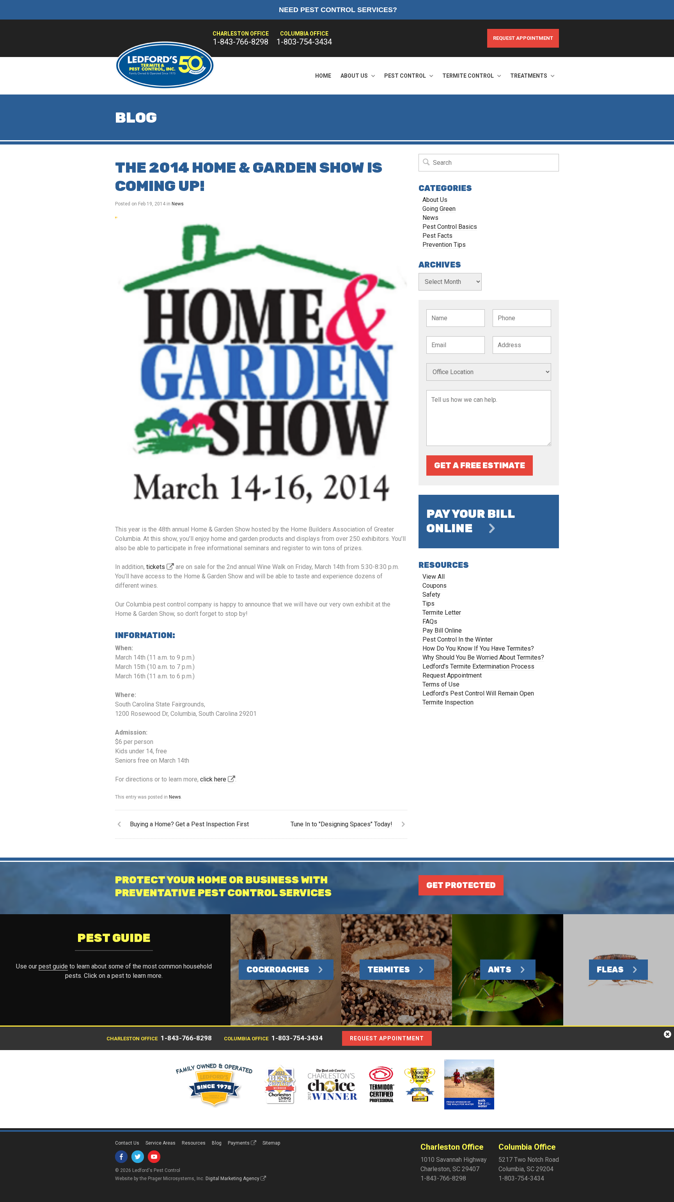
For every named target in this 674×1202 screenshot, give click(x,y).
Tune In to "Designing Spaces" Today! (341, 824)
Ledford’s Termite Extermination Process (478, 666)
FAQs (429, 621)
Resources (194, 1143)
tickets (155, 567)
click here (213, 779)
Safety (431, 594)
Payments (239, 1143)
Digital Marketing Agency (232, 1178)
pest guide (53, 966)
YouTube (154, 1156)
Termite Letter (441, 612)
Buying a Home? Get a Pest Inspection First (189, 824)
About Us (354, 76)
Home (323, 76)
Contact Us (127, 1143)
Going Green (439, 208)
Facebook (121, 1156)
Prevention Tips (444, 244)
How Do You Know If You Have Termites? (478, 648)
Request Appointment (523, 38)
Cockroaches (278, 969)
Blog (217, 1143)
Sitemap (271, 1143)
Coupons (434, 585)
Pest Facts (437, 235)
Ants (499, 969)
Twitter (137, 1156)
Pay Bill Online (442, 630)
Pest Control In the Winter (457, 639)
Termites (388, 969)
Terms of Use (440, 684)
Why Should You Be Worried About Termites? (483, 657)
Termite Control (468, 76)
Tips (428, 603)
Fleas (610, 969)
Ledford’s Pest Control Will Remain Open (478, 693)
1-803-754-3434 (304, 42)
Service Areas (160, 1143)
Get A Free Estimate (479, 465)
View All (433, 576)
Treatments (528, 76)
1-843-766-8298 (240, 42)
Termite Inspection (448, 702)
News (178, 204)
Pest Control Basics (449, 226)
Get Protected (461, 885)
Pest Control (405, 76)
